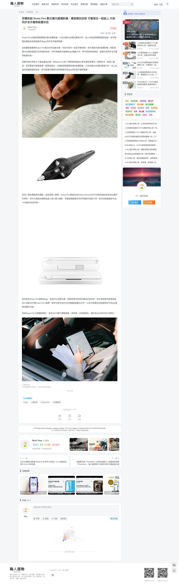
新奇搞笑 (64, 4)
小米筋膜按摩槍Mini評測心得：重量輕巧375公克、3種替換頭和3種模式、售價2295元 (147, 75)
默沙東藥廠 (130, 115)
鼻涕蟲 (133, 108)
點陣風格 (154, 108)
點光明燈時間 (150, 111)
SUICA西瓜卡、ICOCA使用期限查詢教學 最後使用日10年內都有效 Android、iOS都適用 (147, 85)
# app (26, 402)
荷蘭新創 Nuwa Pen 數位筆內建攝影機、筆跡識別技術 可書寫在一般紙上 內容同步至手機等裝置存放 (68, 20)
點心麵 (141, 111)
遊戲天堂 (103, 4)
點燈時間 (129, 111)
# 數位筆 (34, 402)
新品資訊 (74, 4)
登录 (156, 4)
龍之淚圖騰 (149, 104)
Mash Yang (32, 27)
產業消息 (45, 4)
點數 (135, 111)
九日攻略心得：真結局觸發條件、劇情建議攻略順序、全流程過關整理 (151, 158)
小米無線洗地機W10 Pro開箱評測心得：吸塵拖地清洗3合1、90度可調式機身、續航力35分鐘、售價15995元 (148, 46)
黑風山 (144, 115)
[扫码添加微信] (174, 565)
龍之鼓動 (140, 104)
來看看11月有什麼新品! (136, 13)
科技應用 (35, 4)
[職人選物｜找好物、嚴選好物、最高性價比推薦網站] (17, 569)
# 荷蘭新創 (56, 402)
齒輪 (127, 108)
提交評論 (114, 518)
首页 (22, 12)
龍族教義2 (134, 101)
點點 (147, 108)
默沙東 (138, 115)
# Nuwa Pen (45, 402)
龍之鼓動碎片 (130, 104)
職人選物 (65, 570)
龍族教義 (143, 101)
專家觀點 (94, 4)
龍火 (127, 101)
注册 (161, 4)
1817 (36, 445)
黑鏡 (150, 115)
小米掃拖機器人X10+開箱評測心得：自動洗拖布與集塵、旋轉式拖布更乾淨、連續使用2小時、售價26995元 (147, 56)
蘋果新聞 (84, 4)
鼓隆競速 (141, 108)
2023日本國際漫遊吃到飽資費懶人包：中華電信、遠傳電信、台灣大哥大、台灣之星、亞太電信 (147, 66)
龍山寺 (150, 101)
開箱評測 (55, 4)
